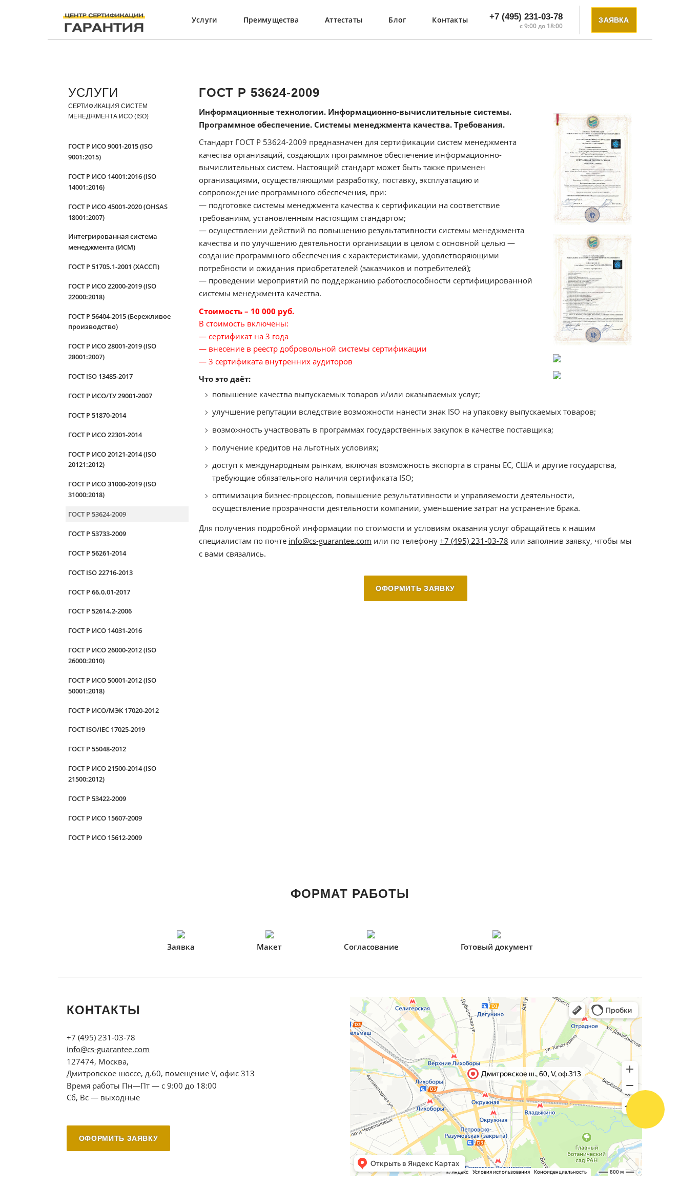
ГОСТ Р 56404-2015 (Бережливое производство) (119, 322)
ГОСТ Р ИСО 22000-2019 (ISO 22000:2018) (112, 291)
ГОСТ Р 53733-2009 (97, 533)
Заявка (614, 20)
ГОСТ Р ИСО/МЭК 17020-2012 (113, 710)
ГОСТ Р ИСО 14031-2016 (105, 630)
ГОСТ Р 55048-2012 (97, 748)
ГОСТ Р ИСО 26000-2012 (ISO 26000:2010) (112, 655)
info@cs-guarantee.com (330, 541)
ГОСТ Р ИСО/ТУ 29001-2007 (110, 395)
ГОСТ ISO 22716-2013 (100, 572)
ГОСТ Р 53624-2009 (97, 514)
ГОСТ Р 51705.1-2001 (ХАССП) (113, 266)
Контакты (450, 20)
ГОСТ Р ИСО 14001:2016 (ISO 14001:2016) (112, 182)
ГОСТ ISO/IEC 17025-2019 (106, 729)
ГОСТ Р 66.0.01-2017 (99, 592)
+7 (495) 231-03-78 (526, 17)
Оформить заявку (415, 588)
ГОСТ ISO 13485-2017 (100, 376)
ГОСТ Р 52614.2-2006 (100, 611)
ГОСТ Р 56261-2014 (97, 553)
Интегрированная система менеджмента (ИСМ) (112, 242)
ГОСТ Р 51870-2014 (97, 415)
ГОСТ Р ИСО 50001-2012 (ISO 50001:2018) (112, 685)
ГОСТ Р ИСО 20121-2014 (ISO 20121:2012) (112, 459)
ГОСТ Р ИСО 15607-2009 (105, 818)
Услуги (204, 20)
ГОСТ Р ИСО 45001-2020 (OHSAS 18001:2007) (118, 212)
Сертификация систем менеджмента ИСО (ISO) (108, 111)
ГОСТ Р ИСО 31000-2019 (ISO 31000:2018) (112, 489)
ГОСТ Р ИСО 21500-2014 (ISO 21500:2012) (112, 774)
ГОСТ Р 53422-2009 (97, 798)
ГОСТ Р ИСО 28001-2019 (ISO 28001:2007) (112, 351)
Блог (397, 20)
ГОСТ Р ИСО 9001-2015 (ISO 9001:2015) (110, 151)
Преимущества (271, 20)
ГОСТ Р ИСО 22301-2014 (105, 434)
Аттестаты (343, 20)
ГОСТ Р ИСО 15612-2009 (105, 837)
